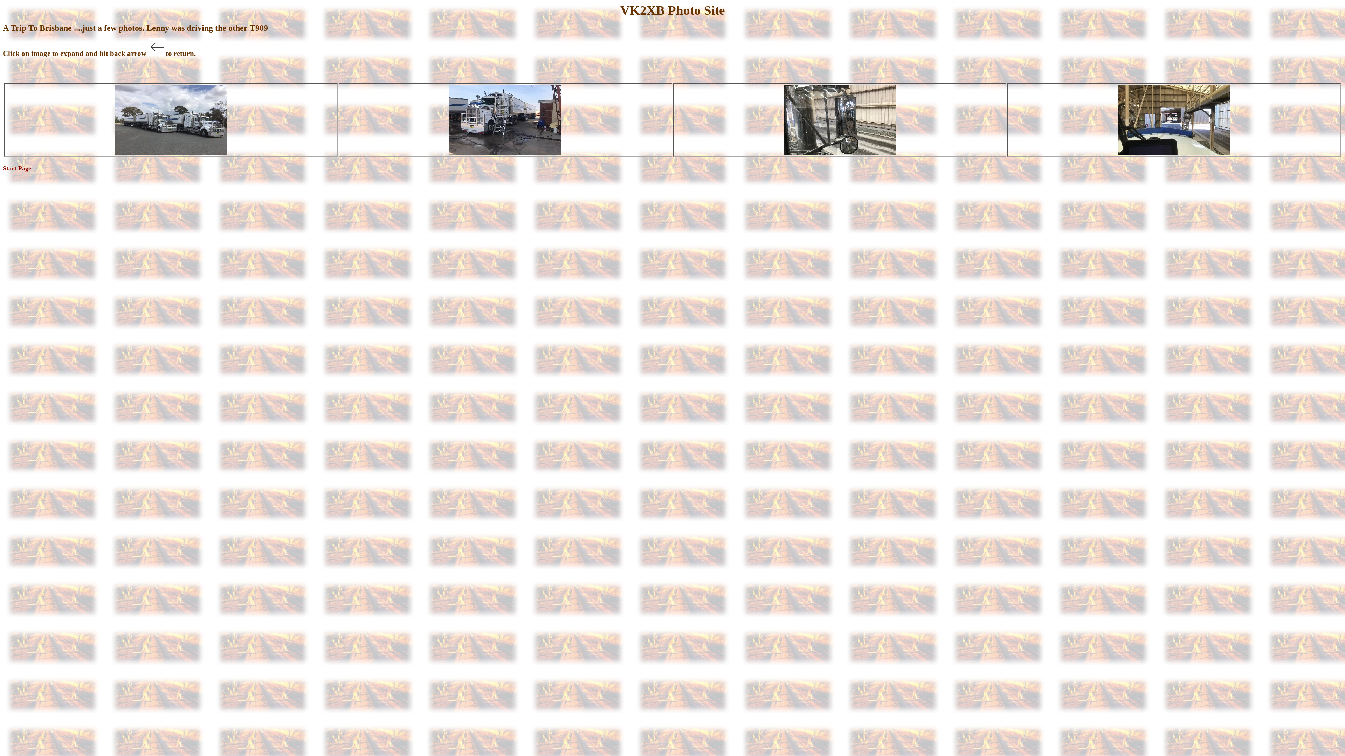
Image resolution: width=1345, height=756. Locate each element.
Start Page (17, 168)
